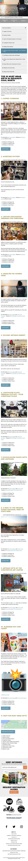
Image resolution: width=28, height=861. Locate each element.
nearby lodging (12, 314)
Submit (25, 767)
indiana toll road (14, 852)
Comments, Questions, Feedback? (14, 835)
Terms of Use (14, 842)
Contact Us (14, 837)
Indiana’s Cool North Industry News (14, 843)
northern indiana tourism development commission (14, 850)
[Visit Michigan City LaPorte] (9, 809)
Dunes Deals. (20, 488)
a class (14, 602)
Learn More (5, 148)
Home (2, 17)
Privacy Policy (14, 840)
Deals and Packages (21, 698)
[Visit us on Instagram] (21, 826)
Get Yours (13, 792)
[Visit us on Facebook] (6, 826)
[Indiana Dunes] (19, 801)
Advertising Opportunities (14, 838)
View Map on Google (7, 731)
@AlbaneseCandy (5, 694)
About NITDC (14, 833)
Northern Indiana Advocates (14, 845)
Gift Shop (5, 596)
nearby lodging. (12, 137)
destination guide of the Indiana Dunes (14, 490)
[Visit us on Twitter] (14, 826)
